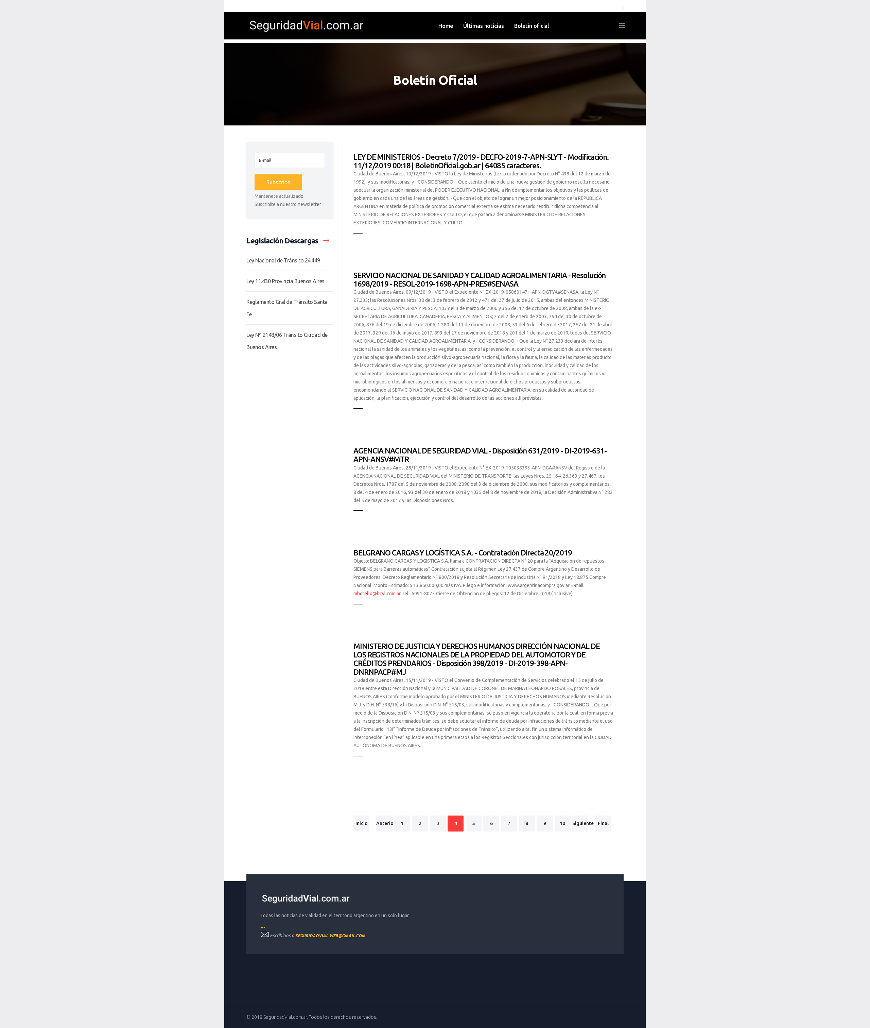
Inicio (361, 823)
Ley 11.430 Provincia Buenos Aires (285, 281)
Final (603, 823)
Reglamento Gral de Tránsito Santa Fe (287, 308)
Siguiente (580, 823)
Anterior (384, 823)
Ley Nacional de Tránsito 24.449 (283, 260)
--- (262, 927)
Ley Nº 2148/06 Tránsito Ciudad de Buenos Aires (287, 341)
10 (562, 823)
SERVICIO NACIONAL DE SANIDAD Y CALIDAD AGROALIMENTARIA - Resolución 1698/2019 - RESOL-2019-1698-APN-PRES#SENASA (479, 279)
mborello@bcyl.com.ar (377, 593)
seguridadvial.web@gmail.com (330, 935)
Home (445, 26)
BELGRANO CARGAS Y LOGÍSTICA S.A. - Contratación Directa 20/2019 (462, 552)
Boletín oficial (532, 26)
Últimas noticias (483, 26)
